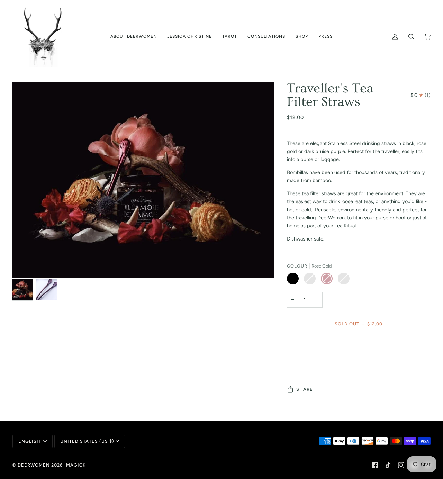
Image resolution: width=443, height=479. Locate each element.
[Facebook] (375, 465)
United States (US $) (87, 441)
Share (304, 389)
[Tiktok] (388, 465)
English (30, 441)
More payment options (312, 366)
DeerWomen (34, 465)
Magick (76, 465)
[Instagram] (401, 465)
